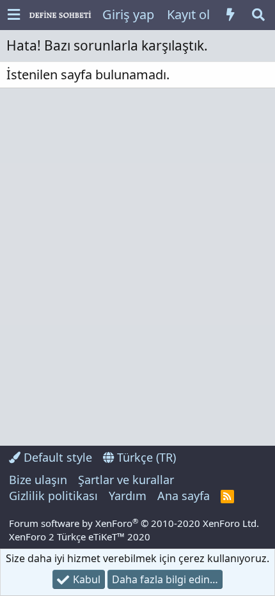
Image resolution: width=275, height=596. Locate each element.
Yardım (127, 495)
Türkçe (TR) (145, 457)
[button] (14, 15)
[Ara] (258, 15)
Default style (56, 457)
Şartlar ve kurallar (126, 479)
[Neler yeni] (230, 15)
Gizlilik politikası (53, 495)
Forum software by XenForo (134, 523)
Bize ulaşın (38, 479)
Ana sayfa (183, 495)
